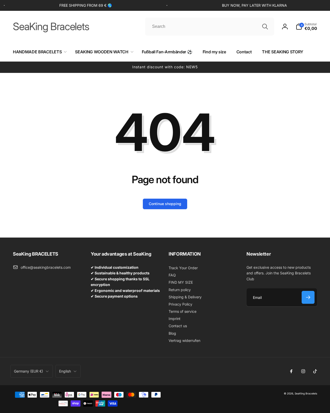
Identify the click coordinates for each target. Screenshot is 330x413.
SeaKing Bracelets (306, 393)
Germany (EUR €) (28, 371)
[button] (306, 26)
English (65, 371)
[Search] (265, 26)
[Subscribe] (308, 297)
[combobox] (209, 27)
